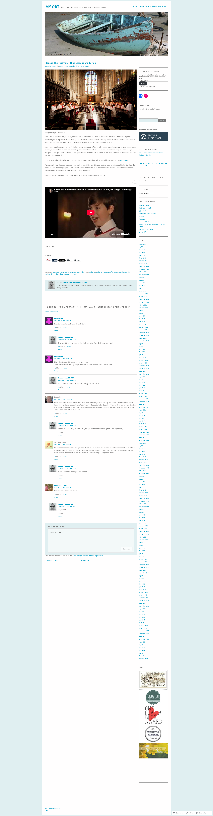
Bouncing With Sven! (145, 222)
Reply (56, 330)
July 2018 (141, 512)
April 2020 (142, 454)
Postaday (66, 274)
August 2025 (142, 277)
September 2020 (144, 440)
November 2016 (144, 567)
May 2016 (142, 584)
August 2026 (142, 244)
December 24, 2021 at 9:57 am (63, 320)
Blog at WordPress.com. (53, 808)
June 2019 (142, 482)
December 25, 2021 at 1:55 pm (67, 468)
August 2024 (142, 310)
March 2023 (142, 357)
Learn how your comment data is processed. (88, 556)
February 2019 (143, 493)
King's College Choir (57, 274)
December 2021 (144, 399)
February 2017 (143, 559)
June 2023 (142, 349)
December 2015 (144, 598)
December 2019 (144, 465)
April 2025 (142, 288)
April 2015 (142, 620)
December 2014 (144, 631)
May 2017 (142, 551)
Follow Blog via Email (149, 71)
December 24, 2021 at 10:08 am (67, 339)
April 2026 (142, 255)
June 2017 (142, 548)
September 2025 (144, 274)
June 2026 (142, 250)
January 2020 (143, 462)
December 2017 (144, 531)
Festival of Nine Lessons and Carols (116, 272)
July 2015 (141, 611)
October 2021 (143, 404)
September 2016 (144, 573)
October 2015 (143, 603)
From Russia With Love (146, 229)
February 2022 (143, 393)
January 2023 (143, 363)
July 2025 (141, 280)
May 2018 (142, 518)
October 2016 (143, 570)
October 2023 (143, 338)
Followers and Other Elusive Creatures (151, 153)
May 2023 (142, 352)
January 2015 (143, 628)
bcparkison (58, 318)
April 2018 (142, 520)
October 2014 (143, 636)
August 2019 (142, 476)
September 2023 (144, 341)
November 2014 (144, 634)
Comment (126, 549)
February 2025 (143, 294)
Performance (72, 272)
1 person (68, 387)
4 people (64, 413)
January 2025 (143, 297)
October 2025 (143, 272)
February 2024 (143, 327)
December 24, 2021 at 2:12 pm (67, 380)
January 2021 (143, 429)
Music (65, 272)
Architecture (56, 272)
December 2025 (144, 266)
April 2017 (142, 553)
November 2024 (144, 302)
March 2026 (142, 258)
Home (135, 6)
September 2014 (144, 639)
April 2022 (142, 388)
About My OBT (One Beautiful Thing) (153, 6)
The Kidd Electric (144, 205)
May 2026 (142, 252)
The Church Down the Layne (147, 213)
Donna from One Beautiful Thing (69, 66)
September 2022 (144, 374)
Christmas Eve (100, 272)
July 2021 (141, 413)
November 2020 (144, 435)
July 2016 (141, 578)
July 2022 (141, 379)
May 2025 (142, 285)
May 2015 (142, 617)
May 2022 (142, 385)
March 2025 (142, 291)
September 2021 (144, 407)
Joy (62, 272)
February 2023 (143, 360)
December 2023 (144, 332)
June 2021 (142, 415)
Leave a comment (51, 312)
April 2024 (142, 321)
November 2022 (144, 368)
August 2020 (142, 443)
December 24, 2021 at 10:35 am (63, 399)
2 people (64, 456)
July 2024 (141, 313)
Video (82, 272)
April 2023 (142, 355)
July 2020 (141, 446)
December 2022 (144, 366)
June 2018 (142, 515)
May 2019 (142, 484)
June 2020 (142, 449)
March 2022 (142, 390)
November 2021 (144, 402)
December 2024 (144, 299)
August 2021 (142, 410)
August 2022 (142, 377)
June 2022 (142, 382)
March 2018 (142, 523)
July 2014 (141, 645)
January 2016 (143, 595)
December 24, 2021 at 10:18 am (63, 358)
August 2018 (142, 509)
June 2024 (142, 316)
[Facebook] (141, 96)
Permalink (74, 274)
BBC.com (123, 160)
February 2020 (143, 459)
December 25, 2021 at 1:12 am (63, 444)
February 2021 (143, 426)
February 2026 (143, 261)
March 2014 (142, 656)
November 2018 (144, 501)
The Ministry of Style (145, 208)
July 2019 (141, 479)
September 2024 (144, 308)
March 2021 (142, 424)
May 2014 (142, 650)
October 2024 (143, 305)
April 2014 (142, 653)
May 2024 (142, 319)
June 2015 (142, 614)
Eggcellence (142, 211)
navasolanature (60, 485)
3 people (64, 327)
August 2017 (142, 542)
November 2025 (144, 269)
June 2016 (142, 581)
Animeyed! (142, 216)
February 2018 (143, 526)
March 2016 (142, 589)
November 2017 (144, 534)
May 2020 (142, 451)
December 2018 (144, 498)
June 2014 (142, 647)
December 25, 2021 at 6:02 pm (63, 487)
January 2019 (143, 495)
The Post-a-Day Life (145, 155)
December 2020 (144, 432)
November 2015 (144, 600)
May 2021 (142, 418)
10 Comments (85, 66)
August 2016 (142, 576)
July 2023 (141, 346)
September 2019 (144, 473)
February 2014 (143, 658)
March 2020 (142, 457)
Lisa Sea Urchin (143, 219)
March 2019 (142, 490)
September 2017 (144, 540)
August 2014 (142, 642)
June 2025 (142, 283)
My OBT (52, 7)
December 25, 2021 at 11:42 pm (67, 506)
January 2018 (143, 529)
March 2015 (142, 623)
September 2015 (144, 606)
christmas (92, 272)
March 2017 (142, 556)
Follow (143, 83)
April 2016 (142, 587)
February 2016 (143, 592)
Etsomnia (141, 181)
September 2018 (144, 506)
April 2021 (142, 421)
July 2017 (141, 545)
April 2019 (142, 487)
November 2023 (144, 335)
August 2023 (142, 344)
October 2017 (143, 537)
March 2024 (142, 324)
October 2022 (143, 371)
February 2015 (143, 625)
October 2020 (143, 437)
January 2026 (143, 263)
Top (46, 810)
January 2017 (143, 562)
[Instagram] (146, 96)
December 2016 (144, 564)
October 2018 (143, 504)
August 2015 (142, 609)
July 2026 (141, 247)
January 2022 (143, 396)
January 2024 (143, 330)
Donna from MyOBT (66, 337)
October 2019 (143, 471)
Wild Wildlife (142, 232)
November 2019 (144, 468)
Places (78, 272)
